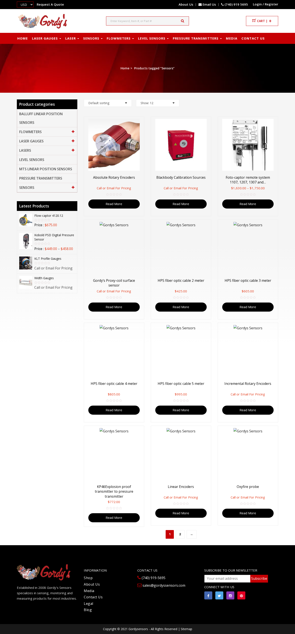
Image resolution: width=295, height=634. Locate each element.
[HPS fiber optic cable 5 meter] (181, 351)
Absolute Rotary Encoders (114, 177)
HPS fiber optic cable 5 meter (181, 383)
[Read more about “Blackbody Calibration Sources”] (208, 123)
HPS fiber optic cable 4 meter (114, 383)
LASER (71, 38)
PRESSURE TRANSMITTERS (196, 38)
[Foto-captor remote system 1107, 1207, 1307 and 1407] (248, 145)
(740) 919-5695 (153, 577)
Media (231, 38)
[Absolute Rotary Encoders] (114, 145)
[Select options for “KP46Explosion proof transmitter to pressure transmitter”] (141, 432)
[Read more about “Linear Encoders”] (208, 432)
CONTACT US (253, 38)
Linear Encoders (181, 486)
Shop (88, 577)
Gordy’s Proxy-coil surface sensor (114, 283)
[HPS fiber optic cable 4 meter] (114, 351)
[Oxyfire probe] (248, 454)
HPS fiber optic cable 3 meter (248, 280)
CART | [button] (263, 21)
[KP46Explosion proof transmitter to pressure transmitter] (114, 454)
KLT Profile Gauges (47, 258)
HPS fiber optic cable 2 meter (181, 280)
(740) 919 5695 (236, 4)
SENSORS (91, 38)
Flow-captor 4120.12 (48, 215)
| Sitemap (185, 629)
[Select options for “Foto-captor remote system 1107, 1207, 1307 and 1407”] (275, 123)
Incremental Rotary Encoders (247, 383)
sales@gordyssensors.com (163, 585)
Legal (88, 603)
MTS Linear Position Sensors (45, 169)
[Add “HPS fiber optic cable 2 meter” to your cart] (208, 226)
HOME (22, 38)
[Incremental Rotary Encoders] (248, 351)
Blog (88, 609)
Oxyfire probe (248, 486)
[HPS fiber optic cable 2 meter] (181, 248)
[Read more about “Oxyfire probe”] (275, 432)
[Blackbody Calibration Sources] (181, 145)
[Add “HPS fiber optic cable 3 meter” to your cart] (275, 226)
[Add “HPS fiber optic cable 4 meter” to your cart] (141, 329)
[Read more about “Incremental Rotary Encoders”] (275, 329)
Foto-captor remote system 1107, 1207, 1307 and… (248, 180)
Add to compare (137, 140)
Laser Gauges (45, 38)
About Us (186, 4)
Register (271, 4)
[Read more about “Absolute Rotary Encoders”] (141, 123)
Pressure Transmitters (40, 178)
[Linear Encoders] (181, 454)
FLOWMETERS (119, 38)
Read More (114, 204)
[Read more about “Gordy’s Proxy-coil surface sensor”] (141, 226)
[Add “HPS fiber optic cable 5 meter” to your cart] (208, 329)
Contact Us (93, 597)
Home (125, 68)
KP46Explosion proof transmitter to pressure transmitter (114, 491)
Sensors (26, 187)
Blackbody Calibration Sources (181, 177)
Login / (258, 4)
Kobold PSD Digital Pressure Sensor (54, 237)
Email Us (209, 4)
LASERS (25, 150)
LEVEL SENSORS (152, 38)
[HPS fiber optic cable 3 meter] (248, 248)
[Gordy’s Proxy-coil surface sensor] (114, 248)
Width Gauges (44, 278)
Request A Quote (50, 4)
